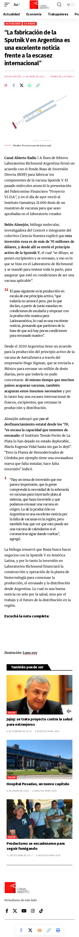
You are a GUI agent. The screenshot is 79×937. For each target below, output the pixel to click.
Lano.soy (30, 653)
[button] (8, 4)
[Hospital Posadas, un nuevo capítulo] (39, 759)
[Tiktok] (41, 911)
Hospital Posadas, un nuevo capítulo (38, 784)
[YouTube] (24, 911)
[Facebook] (6, 911)
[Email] (39, 930)
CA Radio (29, 23)
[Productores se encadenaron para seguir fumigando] (39, 819)
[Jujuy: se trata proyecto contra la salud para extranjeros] (39, 695)
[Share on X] (21, 85)
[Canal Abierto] (39, 4)
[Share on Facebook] (13, 85)
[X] (15, 911)
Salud (11, 712)
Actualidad (13, 23)
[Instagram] (33, 911)
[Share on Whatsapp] (30, 85)
